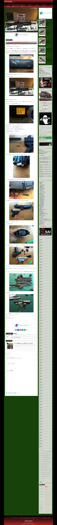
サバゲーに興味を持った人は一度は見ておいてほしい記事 (23, 343)
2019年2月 (40, 278)
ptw (47, 460)
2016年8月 (40, 362)
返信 (35, 359)
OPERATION (41, 460)
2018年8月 (40, 295)
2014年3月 (40, 443)
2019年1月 (40, 281)
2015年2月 (40, 412)
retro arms (41, 462)
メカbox (44, 469)
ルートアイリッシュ (42, 471)
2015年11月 (41, 387)
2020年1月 (40, 250)
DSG (40, 456)
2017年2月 (40, 345)
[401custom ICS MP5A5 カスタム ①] (22, 330)
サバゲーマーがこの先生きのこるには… (15, 5)
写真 (29, 4)
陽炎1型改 (41, 477)
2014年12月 (41, 418)
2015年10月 (41, 390)
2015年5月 (40, 404)
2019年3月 (40, 275)
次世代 (48, 473)
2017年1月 (40, 348)
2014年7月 (40, 432)
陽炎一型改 (45, 477)
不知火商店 (47, 471)
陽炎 (49, 475)
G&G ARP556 (41, 458)
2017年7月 (40, 331)
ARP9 (46, 452)
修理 (40, 473)
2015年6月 (40, 401)
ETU (45, 456)
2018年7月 (40, 298)
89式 (40, 452)
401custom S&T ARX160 (42, 157)
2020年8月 (40, 245)
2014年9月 (40, 426)
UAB (47, 462)
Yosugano (7, 358)
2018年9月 (40, 292)
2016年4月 (40, 373)
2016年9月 (40, 359)
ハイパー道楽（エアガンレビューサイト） (45, 151)
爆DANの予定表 (23, 6)
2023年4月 (40, 239)
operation (40, 149)
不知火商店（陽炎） (42, 153)
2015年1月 (40, 415)
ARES (43, 452)
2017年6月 (40, 334)
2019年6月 (40, 267)
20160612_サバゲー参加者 (12, 392)
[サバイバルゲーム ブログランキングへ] (45, 105)
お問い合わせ (30, 6)
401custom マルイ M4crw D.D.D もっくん (45, 164)
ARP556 (49, 452)
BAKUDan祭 (41, 454)
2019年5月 (40, 270)
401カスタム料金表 (42, 71)
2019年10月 (41, 256)
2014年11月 (41, 421)
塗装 (45, 473)
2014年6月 (40, 435)
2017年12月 (41, 317)
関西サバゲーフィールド (15, 6)
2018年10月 (41, 289)
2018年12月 (41, 284)
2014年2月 (40, 446)
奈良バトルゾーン (41, 150)
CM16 (48, 454)
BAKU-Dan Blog (8, 1)
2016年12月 (41, 351)
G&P (45, 458)
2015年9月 (40, 393)
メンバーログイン (44, 6)
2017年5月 (40, 337)
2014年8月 (40, 429)
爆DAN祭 (40, 68)
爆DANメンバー (23, 4)
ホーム (8, 4)
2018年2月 (40, 312)
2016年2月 (40, 379)
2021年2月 (40, 242)
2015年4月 (40, 407)
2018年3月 (40, 309)
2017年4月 (40, 340)
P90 (45, 460)
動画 (37, 4)
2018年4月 (40, 306)
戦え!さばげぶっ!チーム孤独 (43, 152)
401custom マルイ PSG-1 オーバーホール (45, 169)
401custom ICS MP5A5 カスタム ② (13, 393)
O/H (50, 458)
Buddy (45, 454)
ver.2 (50, 462)
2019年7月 (40, 264)
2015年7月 (40, 398)
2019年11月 (41, 253)
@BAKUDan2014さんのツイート (44, 133)
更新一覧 (8, 6)
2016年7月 (40, 365)
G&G (48, 456)
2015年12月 (41, 384)
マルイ (41, 469)
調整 (46, 475)
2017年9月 (40, 326)
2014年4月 (40, 440)
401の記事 (8, 352)
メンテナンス (48, 469)
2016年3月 (40, 376)
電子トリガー (41, 479)
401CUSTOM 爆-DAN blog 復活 (43, 162)
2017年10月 (41, 323)
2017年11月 (40, 320)
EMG (43, 456)
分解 (43, 473)
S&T (44, 462)
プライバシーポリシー (37, 6)
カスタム (44, 4)
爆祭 (44, 475)
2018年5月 (40, 303)
